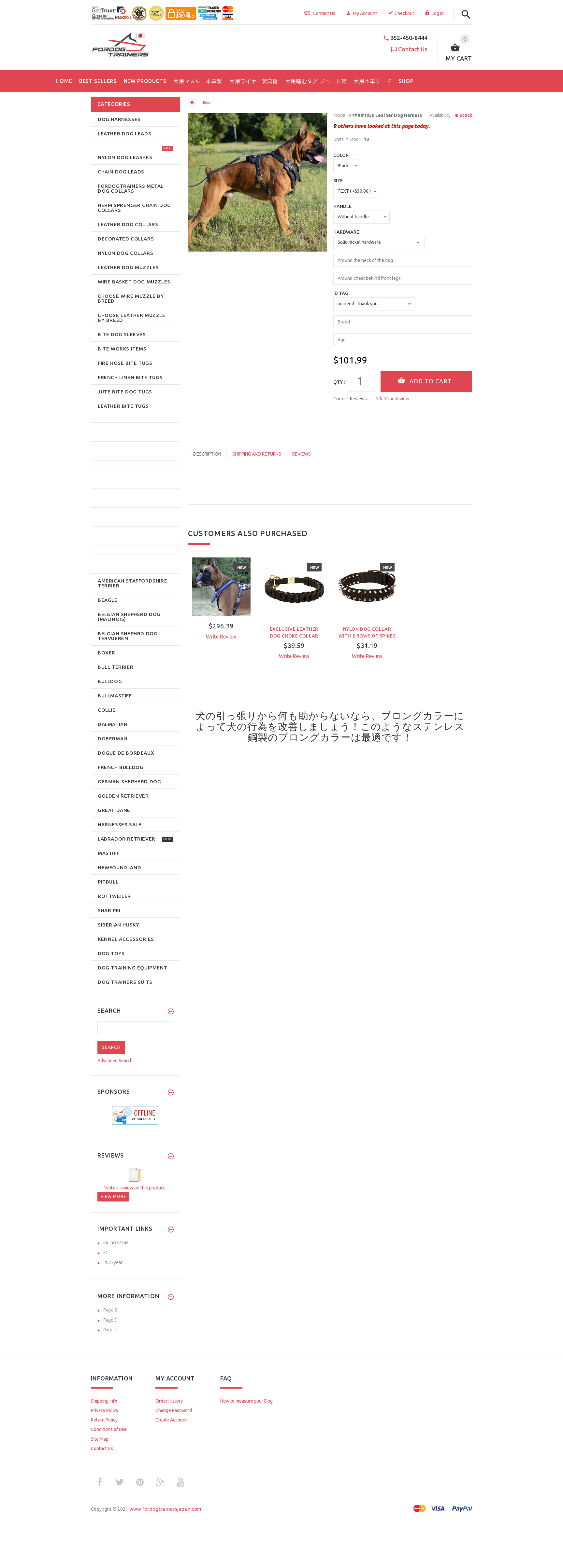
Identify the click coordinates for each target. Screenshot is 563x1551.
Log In (438, 13)
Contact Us (412, 49)
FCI (106, 1252)
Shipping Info (104, 1401)
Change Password (173, 1410)
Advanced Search (115, 1060)
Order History (169, 1401)
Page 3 (110, 1320)
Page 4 (110, 1329)
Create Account (171, 1419)
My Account (365, 13)
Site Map (99, 1439)
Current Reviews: (350, 398)
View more (113, 1196)
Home (192, 102)
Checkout (404, 13)
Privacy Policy (104, 1410)
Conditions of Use (109, 1429)
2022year (113, 1262)
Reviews (301, 454)
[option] (221, 610)
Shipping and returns (256, 454)
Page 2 (110, 1309)
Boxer (207, 102)
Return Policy (104, 1419)
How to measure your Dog (246, 1401)
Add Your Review (392, 398)
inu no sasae (116, 1242)
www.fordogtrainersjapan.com (165, 1509)
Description (207, 454)
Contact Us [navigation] (324, 13)
